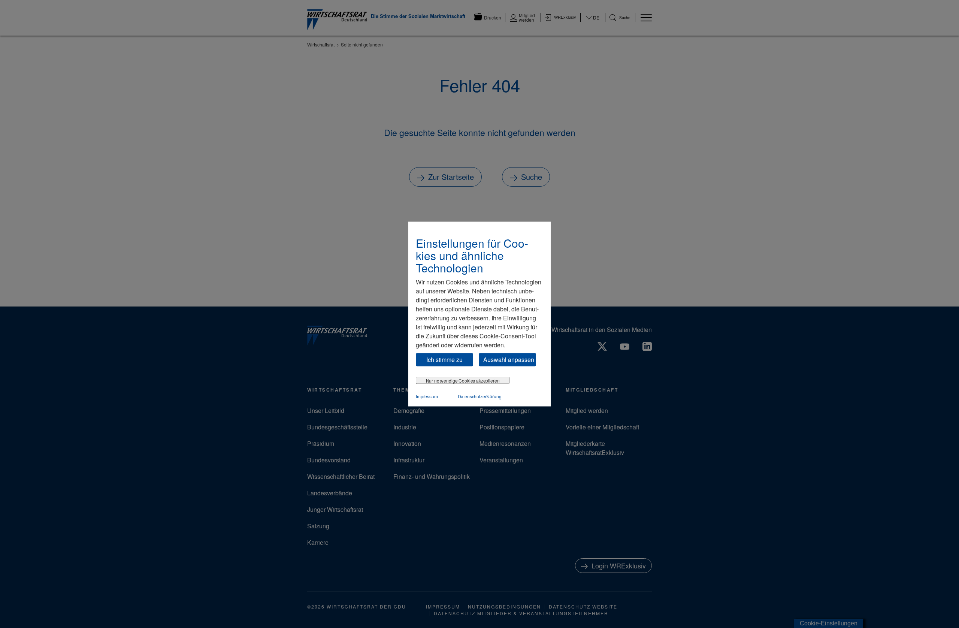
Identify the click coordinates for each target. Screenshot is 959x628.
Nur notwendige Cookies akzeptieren (463, 380)
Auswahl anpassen (508, 359)
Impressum (427, 396)
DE (592, 22)
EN (592, 25)
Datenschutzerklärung (480, 396)
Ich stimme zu (444, 359)
